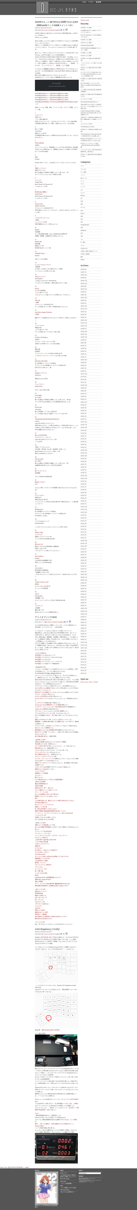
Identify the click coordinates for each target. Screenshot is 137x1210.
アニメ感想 (44, 622)
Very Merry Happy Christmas (43, 312)
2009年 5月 (83, 594)
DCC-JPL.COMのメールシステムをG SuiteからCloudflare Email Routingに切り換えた (91, 85)
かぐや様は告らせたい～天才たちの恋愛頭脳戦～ (49, 779)
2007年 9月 (83, 650)
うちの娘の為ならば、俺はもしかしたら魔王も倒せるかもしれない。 (55, 800)
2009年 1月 (83, 605)
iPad (82, 210)
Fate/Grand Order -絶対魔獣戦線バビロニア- (48, 877)
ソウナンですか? (40, 771)
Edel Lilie (37, 300)
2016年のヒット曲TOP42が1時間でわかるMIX (54, 99)
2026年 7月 (83, 272)
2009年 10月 (84, 580)
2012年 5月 (83, 492)
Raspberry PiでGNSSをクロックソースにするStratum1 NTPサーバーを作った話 (91, 139)
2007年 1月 (83, 673)
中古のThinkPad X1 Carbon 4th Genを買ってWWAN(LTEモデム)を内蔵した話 (91, 135)
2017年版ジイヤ (39, 657)
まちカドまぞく (39, 698)
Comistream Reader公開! (87, 45)
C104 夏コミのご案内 (86, 52)
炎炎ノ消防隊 (39, 881)
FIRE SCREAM (39, 143)
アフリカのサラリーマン (42, 713)
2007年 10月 (84, 648)
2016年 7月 (83, 393)
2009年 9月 (83, 583)
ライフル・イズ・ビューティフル (45, 758)
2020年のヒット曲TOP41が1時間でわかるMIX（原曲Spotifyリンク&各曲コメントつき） (91, 119)
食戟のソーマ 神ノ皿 (41, 807)
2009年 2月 (83, 602)
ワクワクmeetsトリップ (42, 521)
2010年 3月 (83, 566)
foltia (82, 216)
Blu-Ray (83, 195)
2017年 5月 (83, 379)
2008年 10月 (84, 614)
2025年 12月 (84, 275)
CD (81, 198)
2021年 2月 (83, 317)
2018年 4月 (83, 368)
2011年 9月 (83, 515)
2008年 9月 (83, 617)
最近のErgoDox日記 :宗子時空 (50, 1030)
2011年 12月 (84, 506)
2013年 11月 (84, 453)
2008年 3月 (83, 633)
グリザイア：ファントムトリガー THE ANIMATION (50, 707)
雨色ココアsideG (40, 910)
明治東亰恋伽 (39, 893)
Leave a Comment (49, 30)
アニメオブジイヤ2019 (46, 617)
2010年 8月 (83, 552)
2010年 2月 (83, 569)
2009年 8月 (83, 585)
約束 (36, 157)
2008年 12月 (84, 608)
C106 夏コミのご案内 (86, 39)
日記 (42, 30)
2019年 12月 (84, 331)
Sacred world (39, 204)
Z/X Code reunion (40, 854)
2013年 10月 (84, 455)
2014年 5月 (83, 439)
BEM (36, 748)
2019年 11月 (84, 334)
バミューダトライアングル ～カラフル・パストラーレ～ (51, 835)
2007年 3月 (83, 667)
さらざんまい (39, 848)
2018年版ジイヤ (39, 655)
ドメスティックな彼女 (41, 669)
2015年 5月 (83, 410)
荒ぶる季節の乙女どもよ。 (43, 754)
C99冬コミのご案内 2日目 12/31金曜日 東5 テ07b (91, 95)
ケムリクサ (38, 906)
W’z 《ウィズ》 (39, 899)
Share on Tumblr (66, 30)
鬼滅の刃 (37, 846)
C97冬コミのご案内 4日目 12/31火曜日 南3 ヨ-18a (91, 155)
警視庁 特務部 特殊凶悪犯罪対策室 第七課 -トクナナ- (50, 811)
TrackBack (57, 30)
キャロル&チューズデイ (42, 852)
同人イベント (84, 178)
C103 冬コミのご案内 (86, 55)
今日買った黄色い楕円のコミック (89, 251)
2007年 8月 (83, 653)
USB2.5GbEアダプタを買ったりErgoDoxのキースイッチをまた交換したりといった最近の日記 (91, 106)
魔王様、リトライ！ (41, 862)
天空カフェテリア (40, 276)
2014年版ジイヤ (39, 663)
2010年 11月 (84, 543)
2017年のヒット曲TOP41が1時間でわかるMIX (54, 97)
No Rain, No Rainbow (41, 337)
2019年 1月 (83, 357)
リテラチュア (39, 605)
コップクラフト (39, 702)
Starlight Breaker (85, 224)
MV (50, 224)
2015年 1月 (83, 419)
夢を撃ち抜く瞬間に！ (41, 192)
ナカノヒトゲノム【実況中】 (43, 864)
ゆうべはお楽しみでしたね (43, 819)
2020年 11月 (84, 323)
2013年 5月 (83, 470)
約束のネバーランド (41, 891)
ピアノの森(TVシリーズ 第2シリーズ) (46, 790)
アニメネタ (83, 169)
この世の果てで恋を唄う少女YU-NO (45, 839)
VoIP (82, 227)
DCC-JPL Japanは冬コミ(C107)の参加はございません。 (91, 36)
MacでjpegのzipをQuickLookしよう (90, 101)
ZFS (82, 233)
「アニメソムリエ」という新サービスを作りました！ (91, 64)
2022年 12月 (84, 297)
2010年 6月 (83, 557)
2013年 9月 (83, 458)
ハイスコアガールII (40, 815)
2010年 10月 (84, 546)
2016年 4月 (83, 396)
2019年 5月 (83, 348)
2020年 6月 (83, 328)
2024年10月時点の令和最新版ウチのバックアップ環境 (91, 49)
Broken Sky (38, 241)
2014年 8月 (83, 433)
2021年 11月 (84, 309)
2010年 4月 (83, 563)
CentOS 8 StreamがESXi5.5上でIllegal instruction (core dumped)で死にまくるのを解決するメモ (91, 112)
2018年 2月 (83, 371)
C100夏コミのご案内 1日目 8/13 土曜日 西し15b (91, 79)
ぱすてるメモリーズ (41, 897)
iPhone (82, 213)
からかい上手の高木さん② (43, 696)
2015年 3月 (83, 413)
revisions (37, 908)
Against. (37, 229)
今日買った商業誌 (85, 254)
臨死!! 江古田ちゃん (41, 895)
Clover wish (38, 407)
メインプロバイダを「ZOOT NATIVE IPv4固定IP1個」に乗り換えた (91, 150)
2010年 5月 (83, 560)
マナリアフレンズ (40, 686)
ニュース (83, 186)
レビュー (83, 192)
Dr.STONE (38, 673)
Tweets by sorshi (85, 20)
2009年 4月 (83, 597)
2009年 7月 (83, 588)
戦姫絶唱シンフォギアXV (42, 858)
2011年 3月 (83, 532)
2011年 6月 (83, 523)
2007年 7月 (83, 656)
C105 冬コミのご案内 (86, 42)
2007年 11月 (84, 645)
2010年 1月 (83, 571)
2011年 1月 (83, 537)
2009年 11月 (84, 577)
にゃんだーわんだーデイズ (43, 264)
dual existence (39, 556)
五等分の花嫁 (39, 786)
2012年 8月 (83, 484)
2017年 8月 (83, 376)
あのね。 (37, 288)
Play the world (39, 459)
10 (20, 1167)
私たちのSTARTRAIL (41, 435)
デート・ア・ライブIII (41, 792)
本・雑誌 (83, 242)
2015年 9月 (83, 405)
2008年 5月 (83, 628)
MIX (36, 798)
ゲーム (82, 181)
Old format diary (65, 1190)
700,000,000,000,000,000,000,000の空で (47, 419)
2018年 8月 (83, 362)
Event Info (63, 1181)
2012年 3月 (83, 498)
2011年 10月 (84, 512)
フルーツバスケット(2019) (43, 725)
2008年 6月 (83, 625)
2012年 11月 (84, 475)
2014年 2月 (83, 444)
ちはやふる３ (39, 709)
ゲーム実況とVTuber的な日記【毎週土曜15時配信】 (91, 90)
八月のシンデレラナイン (42, 844)
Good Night (38, 395)
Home (84, 2)
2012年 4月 (83, 495)
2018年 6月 (83, 365)
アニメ (82, 166)
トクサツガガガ (39, 873)
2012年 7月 (83, 487)
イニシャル (38, 180)
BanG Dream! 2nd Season (43, 679)
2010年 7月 (83, 554)
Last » (27, 1167)
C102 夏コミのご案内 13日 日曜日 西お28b (90, 59)
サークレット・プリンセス (43, 833)
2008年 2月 (83, 636)
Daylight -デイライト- (41, 373)
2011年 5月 (83, 526)
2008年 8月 (83, 619)
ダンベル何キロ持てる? (42, 746)
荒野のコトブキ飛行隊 (41, 825)
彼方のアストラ (39, 732)
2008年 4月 (83, 631)
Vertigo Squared (96, 1180)
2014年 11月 (84, 424)
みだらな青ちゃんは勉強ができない (45, 688)
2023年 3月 (83, 294)
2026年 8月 (83, 269)
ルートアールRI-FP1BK (70, 1099)
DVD (82, 201)
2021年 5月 (83, 311)
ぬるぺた (37, 728)
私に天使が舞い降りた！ (42, 736)
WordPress (83, 230)
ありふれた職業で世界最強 (43, 827)
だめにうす (63, 1173)
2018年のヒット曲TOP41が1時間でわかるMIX (54, 95)
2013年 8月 (83, 461)
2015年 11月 (84, 402)
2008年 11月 (84, 611)
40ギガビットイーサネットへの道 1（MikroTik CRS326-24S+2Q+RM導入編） (90, 145)
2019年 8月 (83, 342)
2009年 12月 (84, 574)
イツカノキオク (39, 325)
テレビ (82, 183)
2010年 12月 (84, 540)
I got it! (37, 594)
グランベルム (39, 867)
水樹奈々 (83, 259)
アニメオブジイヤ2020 (86, 99)
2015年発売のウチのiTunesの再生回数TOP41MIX (55, 102)
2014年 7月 (83, 436)
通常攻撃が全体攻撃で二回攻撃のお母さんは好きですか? (51, 885)
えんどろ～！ (39, 775)
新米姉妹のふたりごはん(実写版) (44, 730)
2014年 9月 (83, 430)
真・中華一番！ (39, 871)
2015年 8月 (83, 407)
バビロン (37, 750)
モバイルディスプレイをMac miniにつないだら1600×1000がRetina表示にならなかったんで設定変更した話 (91, 74)
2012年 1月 (83, 503)
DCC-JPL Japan (65, 1178)
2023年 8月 (83, 292)
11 (21, 1167)
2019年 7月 (83, 345)
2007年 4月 (83, 665)
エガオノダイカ (39, 767)
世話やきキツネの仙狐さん (43, 692)
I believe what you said (41, 582)
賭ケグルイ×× (39, 777)
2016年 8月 (83, 391)
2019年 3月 (83, 354)
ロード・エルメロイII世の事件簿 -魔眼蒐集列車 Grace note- (52, 883)
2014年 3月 (83, 441)
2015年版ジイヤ (39, 661)
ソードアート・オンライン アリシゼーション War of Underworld (54, 813)
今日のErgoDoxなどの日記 (47, 929)
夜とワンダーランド (41, 471)
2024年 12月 (84, 280)
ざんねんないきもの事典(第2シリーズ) (46, 705)
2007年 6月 (83, 659)
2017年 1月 (83, 382)
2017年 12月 (84, 374)
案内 (82, 256)
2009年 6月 (83, 591)
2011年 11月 (84, 509)
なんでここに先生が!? (41, 837)
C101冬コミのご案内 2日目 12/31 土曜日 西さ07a (91, 68)
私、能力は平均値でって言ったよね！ (46, 809)
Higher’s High (39, 532)
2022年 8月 (83, 300)
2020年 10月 (84, 326)
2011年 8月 (83, 518)
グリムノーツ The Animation (43, 831)
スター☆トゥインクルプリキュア (45, 675)
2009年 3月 (83, 600)
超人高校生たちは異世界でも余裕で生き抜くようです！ (51, 916)
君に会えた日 (39, 544)
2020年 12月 (84, 320)
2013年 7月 (83, 464)
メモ (82, 239)
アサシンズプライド (41, 752)
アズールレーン (39, 711)
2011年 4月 (83, 529)
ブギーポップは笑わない (42, 904)
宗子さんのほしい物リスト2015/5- (89, 682)
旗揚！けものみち (40, 719)
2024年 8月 (83, 286)
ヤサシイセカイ (39, 495)
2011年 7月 (83, 521)
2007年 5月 (83, 662)
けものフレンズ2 (40, 902)
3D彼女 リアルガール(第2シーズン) (45, 817)
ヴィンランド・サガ (41, 869)
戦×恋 (36, 875)
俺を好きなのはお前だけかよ (43, 918)
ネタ (82, 190)
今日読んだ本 (84, 248)
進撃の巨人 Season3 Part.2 (43, 879)
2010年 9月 (83, 549)
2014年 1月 (83, 447)
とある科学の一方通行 (41, 860)
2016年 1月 (83, 399)
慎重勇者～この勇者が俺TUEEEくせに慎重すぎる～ (50, 721)
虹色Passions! (39, 509)
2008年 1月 (83, 639)
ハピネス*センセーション (42, 218)
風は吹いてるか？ (40, 482)
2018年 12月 (84, 359)
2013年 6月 (83, 467)
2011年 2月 (83, 535)
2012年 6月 (83, 489)
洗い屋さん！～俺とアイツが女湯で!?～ (46, 850)
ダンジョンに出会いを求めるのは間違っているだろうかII (51, 856)
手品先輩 (37, 744)
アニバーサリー (39, 384)
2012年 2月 (83, 501)
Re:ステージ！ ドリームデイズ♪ (44, 804)
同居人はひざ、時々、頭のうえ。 (45, 788)
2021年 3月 (83, 314)
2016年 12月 (84, 385)
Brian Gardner (89, 1181)
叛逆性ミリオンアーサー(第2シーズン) (46, 796)
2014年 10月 (84, 427)
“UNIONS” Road (39, 253)
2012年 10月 (84, 478)
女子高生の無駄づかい (41, 802)
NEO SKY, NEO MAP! (41, 361)
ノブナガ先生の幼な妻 (41, 841)
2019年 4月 (83, 351)
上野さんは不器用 (40, 781)
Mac (82, 222)
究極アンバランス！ (41, 168)
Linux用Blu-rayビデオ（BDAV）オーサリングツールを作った (91, 31)
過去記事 (98, 2)
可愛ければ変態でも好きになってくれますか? (48, 742)
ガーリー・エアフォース (42, 756)
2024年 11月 (84, 283)
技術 (82, 204)
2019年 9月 (83, 340)
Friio (82, 219)
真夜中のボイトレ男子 (41, 912)
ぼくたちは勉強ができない (43, 794)
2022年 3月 (83, 303)
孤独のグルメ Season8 (41, 769)
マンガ (82, 245)
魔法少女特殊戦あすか (41, 783)
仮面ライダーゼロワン (41, 763)
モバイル (83, 207)
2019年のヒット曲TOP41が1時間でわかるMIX (54, 93)
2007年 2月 (83, 670)
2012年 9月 (83, 481)
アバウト (91, 2)
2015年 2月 (83, 416)
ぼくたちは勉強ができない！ (43, 715)
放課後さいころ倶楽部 (41, 773)
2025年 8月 (83, 277)
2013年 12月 (84, 450)
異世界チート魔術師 (41, 914)
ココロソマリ (39, 115)
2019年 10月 (84, 337)
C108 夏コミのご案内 (86, 27)
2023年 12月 (84, 289)
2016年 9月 (83, 388)
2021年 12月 (84, 306)
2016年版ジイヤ (39, 659)
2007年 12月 (84, 642)
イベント (83, 175)
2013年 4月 (83, 472)
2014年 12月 (84, 422)
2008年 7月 (83, 622)
